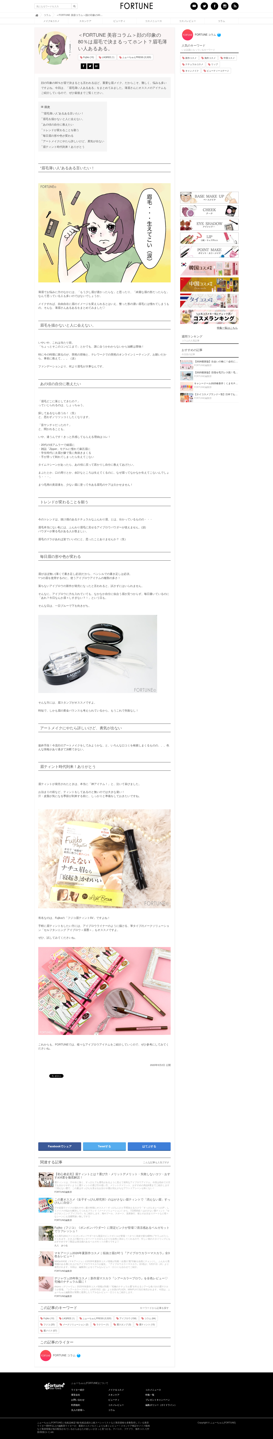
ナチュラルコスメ (194, 64)
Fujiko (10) (88, 57)
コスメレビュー (187, 21)
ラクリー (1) (102, 1324)
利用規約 (75, 1404)
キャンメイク (192, 70)
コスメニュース (153, 21)
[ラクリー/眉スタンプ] (104, 654)
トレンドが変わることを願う (61, 130)
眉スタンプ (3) (123, 1324)
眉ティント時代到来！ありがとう (64, 147)
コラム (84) (150, 1318)
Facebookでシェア (60, 1146)
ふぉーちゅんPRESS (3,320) (136, 57)
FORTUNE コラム (64, 1355)
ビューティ (119, 21)
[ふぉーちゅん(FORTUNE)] (136, 7)
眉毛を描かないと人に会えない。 (64, 119)
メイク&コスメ (51, 21)
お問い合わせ (77, 1399)
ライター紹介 (77, 1389)
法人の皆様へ (77, 1409)
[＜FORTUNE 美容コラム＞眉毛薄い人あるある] (104, 232)
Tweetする (104, 1146)
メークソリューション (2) (75, 1324)
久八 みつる (61, 1245)
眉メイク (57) (50, 1330)
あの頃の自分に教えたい (58, 124)
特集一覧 (149, 1394)
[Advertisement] (69, 1108)
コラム (221, 21)
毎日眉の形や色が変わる (58, 135)
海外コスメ (210, 57)
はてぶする (149, 1146)
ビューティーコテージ (217, 70)
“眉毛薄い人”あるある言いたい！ (63, 113)
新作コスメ (190, 57)
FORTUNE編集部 (63, 1191)
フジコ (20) (49, 1324)
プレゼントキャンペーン (157, 1399)
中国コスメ (229, 57)
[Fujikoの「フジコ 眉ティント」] (104, 858)
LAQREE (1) (107, 57)
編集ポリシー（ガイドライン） (161, 1404)
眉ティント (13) (147, 1324)
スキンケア (85, 21)
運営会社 (75, 1394)
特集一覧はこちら (227, 328)
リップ (214, 64)
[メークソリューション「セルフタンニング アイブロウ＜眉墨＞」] (104, 991)
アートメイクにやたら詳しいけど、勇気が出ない (73, 141)
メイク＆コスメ (116, 1389)
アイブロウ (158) (127, 1318)
